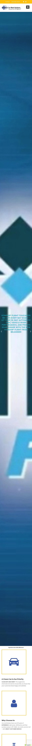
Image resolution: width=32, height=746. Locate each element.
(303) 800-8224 (15, 2)
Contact (7, 2)
